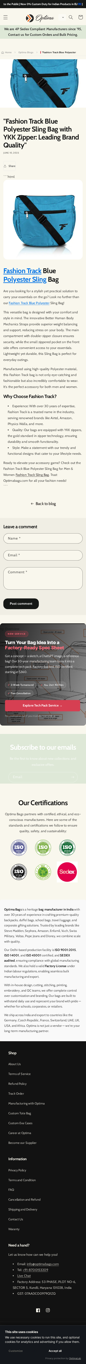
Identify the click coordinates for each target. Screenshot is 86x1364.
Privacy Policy (17, 1170)
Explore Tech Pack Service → (42, 705)
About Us (14, 1064)
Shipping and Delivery (22, 1209)
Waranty (13, 1229)
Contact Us (15, 1219)
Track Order (16, 1093)
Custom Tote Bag (19, 1113)
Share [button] (12, 166)
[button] (5, 17)
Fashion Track (22, 270)
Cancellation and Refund (24, 1199)
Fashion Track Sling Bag (32, 475)
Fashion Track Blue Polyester (29, 303)
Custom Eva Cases (20, 1123)
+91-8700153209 (35, 1270)
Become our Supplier (22, 1143)
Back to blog (46, 503)
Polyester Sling (25, 279)
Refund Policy (17, 1084)
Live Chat (24, 1276)
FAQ (11, 1190)
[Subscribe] (72, 777)
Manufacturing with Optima (26, 1103)
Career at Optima (19, 1133)
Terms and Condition (22, 1180)
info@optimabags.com (43, 1264)
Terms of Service (19, 1074)
